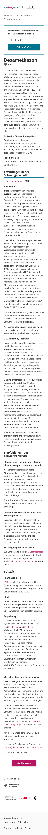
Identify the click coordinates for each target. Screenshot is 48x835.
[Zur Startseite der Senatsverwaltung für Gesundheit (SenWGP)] (21, 797)
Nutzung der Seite (12, 747)
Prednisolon (28, 561)
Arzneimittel (24, 15)
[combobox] (24, 40)
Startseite (9, 15)
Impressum (9, 822)
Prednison (13, 561)
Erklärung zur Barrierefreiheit (18, 828)
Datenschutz (36, 747)
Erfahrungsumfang (13, 181)
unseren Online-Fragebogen (22, 723)
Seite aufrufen (24, 47)
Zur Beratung (24, 763)
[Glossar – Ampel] (5, 64)
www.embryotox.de (13, 818)
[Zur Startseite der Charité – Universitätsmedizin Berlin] (28, 7)
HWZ (6, 582)
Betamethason (36, 551)
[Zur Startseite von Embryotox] (11, 7)
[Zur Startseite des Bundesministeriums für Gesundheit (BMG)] (12, 787)
